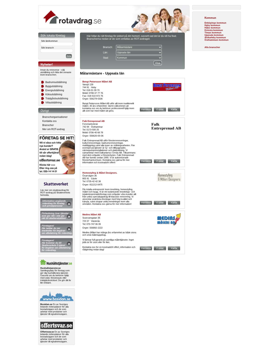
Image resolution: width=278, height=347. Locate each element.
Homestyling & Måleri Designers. (99, 173)
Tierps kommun (213, 32)
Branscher (48, 125)
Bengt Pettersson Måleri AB (97, 81)
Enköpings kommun (215, 23)
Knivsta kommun (214, 30)
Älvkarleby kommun (215, 37)
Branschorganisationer (55, 117)
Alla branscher (212, 47)
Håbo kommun (212, 27)
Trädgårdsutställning (56, 98)
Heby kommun (212, 25)
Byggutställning (53, 86)
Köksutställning (53, 94)
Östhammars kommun (217, 40)
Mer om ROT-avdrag (53, 129)
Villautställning (53, 102)
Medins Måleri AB (91, 214)
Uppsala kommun (214, 35)
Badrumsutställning (56, 82)
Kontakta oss (49, 121)
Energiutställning (54, 90)
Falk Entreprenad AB (93, 121)
